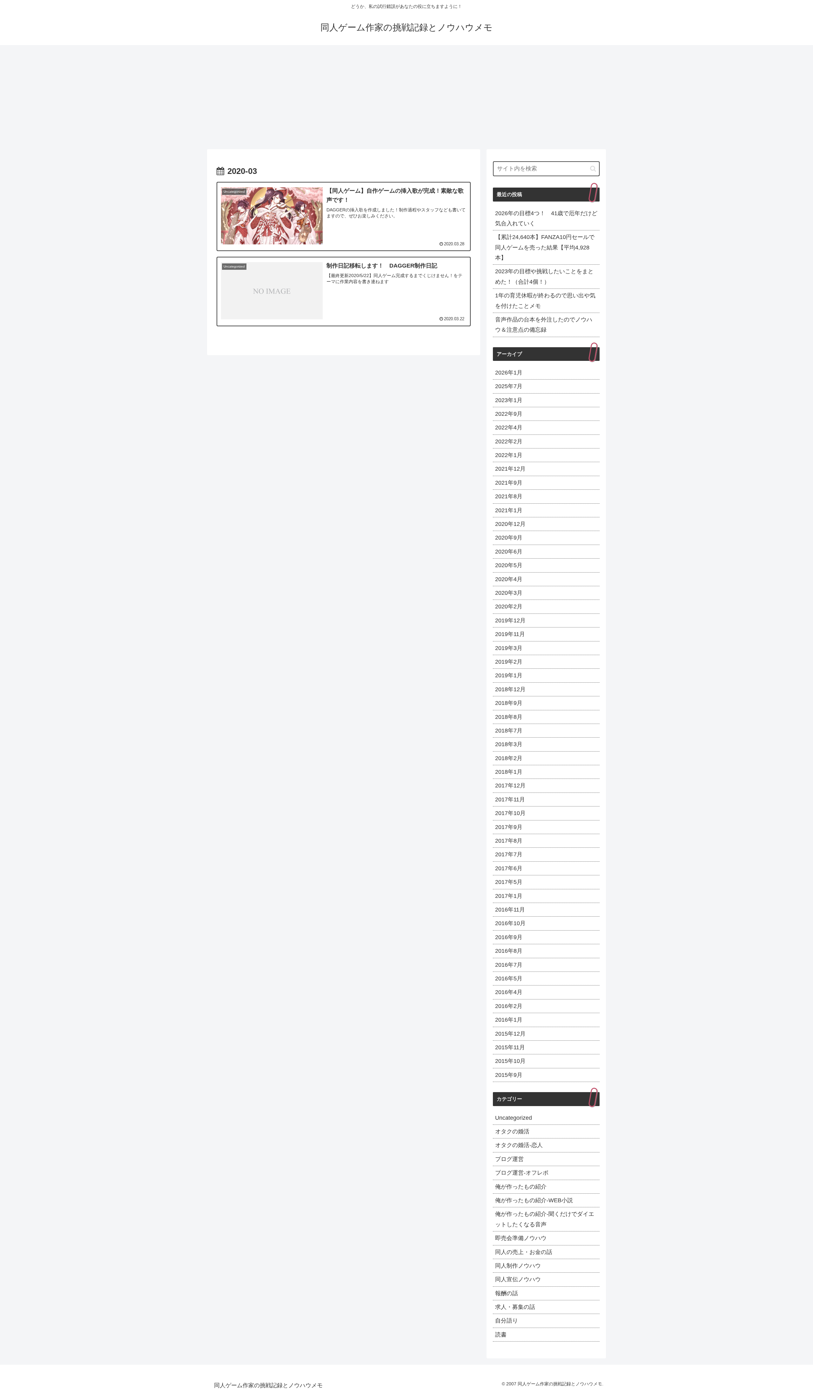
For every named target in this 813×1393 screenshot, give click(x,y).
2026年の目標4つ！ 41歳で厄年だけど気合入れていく (546, 218)
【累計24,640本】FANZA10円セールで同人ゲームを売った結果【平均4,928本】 (545, 247)
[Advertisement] (406, 97)
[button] (593, 168)
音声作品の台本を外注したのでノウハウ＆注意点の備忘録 (543, 324)
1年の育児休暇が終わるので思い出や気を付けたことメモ (545, 300)
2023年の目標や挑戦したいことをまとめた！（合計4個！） (544, 276)
